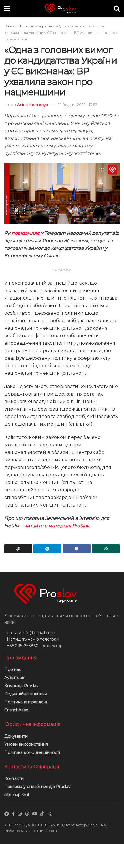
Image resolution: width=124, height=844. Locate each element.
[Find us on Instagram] (20, 814)
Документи (16, 736)
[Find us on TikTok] (42, 814)
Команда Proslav (21, 685)
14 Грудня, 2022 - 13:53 (77, 104)
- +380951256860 (21, 645)
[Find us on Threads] (27, 814)
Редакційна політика (25, 693)
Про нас (12, 669)
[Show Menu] (7, 8)
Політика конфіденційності (32, 752)
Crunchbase (16, 710)
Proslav (10, 26)
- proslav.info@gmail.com (29, 632)
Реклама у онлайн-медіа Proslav (37, 786)
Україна (45, 26)
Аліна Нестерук (32, 104)
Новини (27, 26)
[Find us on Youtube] (34, 814)
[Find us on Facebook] (13, 814)
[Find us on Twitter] (49, 814)
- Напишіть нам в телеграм (31, 639)
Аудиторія (14, 677)
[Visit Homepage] (62, 9)
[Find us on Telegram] (6, 814)
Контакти (14, 778)
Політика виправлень (26, 701)
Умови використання (26, 744)
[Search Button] (117, 8)
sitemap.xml (16, 794)
